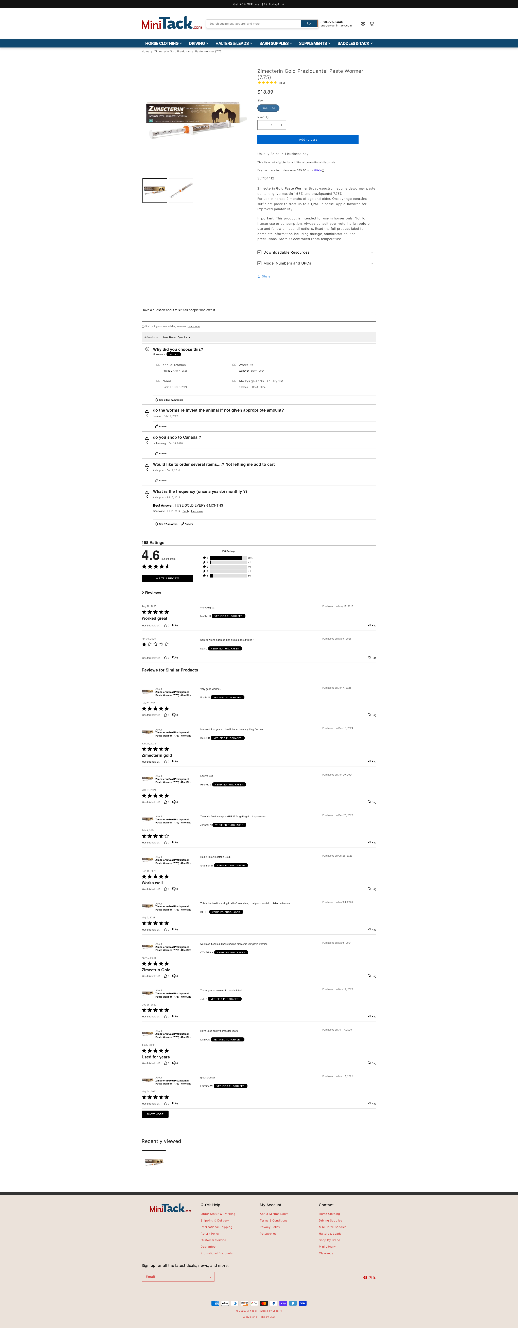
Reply (186, 511)
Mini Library (327, 1246)
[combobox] (262, 23)
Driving (197, 43)
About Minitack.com (274, 1213)
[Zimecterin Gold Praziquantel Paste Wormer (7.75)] (154, 1163)
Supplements (313, 43)
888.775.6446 (332, 22)
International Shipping (216, 1227)
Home (146, 51)
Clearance (326, 1253)
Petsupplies (268, 1233)
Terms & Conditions (274, 1220)
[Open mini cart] (371, 23)
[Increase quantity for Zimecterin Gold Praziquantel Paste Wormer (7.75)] (281, 125)
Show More (155, 1114)
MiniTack (252, 1310)
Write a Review (167, 578)
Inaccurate (197, 511)
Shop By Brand (329, 1240)
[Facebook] (365, 1278)
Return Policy (210, 1233)
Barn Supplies (274, 43)
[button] (316, 252)
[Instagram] (369, 1278)
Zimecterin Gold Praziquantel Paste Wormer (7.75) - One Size (173, 693)
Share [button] (266, 276)
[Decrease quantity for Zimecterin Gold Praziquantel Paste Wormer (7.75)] (262, 125)
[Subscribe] (209, 1277)
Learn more (194, 326)
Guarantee (208, 1246)
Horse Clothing (161, 43)
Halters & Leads (232, 43)
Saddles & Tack (353, 43)
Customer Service (213, 1240)
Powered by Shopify (270, 1310)
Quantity (263, 117)
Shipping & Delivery (215, 1220)
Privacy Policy (270, 1227)
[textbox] (259, 318)
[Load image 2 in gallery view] (181, 190)
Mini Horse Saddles (332, 1227)
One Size (268, 108)
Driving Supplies (330, 1220)
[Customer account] (363, 23)
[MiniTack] (172, 22)
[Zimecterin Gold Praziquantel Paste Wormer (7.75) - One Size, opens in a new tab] (148, 692)
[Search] (309, 23)
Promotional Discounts (217, 1253)
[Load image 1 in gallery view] (155, 190)
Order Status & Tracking (218, 1213)
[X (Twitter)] (374, 1278)
